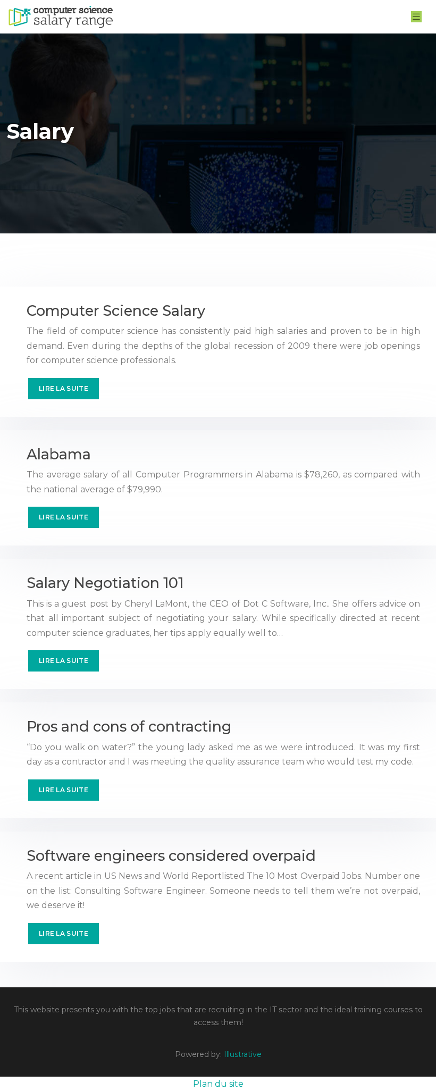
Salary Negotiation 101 (105, 583)
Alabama (59, 454)
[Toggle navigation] (416, 16)
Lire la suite (63, 388)
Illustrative (243, 1054)
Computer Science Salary (116, 311)
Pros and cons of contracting (129, 726)
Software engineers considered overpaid (171, 856)
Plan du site (218, 1084)
